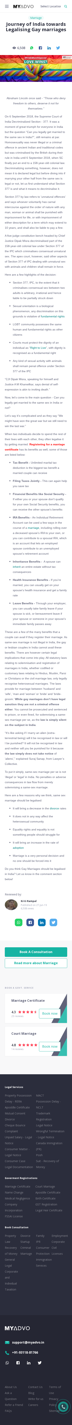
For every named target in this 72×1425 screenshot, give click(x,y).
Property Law (10, 1239)
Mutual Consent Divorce (15, 1116)
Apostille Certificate (17, 1107)
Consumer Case (15, 1161)
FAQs (8, 1411)
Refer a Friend (14, 1405)
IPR (38, 1242)
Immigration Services (43, 1262)
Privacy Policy (53, 1402)
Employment (59, 1236)
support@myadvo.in (28, 1342)
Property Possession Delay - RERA (18, 1098)
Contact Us (35, 1387)
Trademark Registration (44, 1116)
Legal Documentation (19, 1167)
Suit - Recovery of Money (47, 1164)
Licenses (57, 1253)
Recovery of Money (11, 1250)
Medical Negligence (17, 1198)
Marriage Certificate (17, 1186)
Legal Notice (44, 1125)
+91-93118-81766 (25, 1352)
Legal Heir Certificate (48, 1210)
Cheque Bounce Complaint (15, 1128)
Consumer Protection (43, 1250)
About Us (11, 1387)
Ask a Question (11, 1396)
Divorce (25, 1236)
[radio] (19, 1011)
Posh (39, 1155)
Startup (25, 1242)
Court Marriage (45, 1186)
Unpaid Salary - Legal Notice (18, 1140)
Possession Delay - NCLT (48, 1104)
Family (40, 1236)
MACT (40, 1095)
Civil (54, 1248)
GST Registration (46, 1204)
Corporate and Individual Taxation (11, 1280)
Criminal (25, 1248)
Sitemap (54, 1411)
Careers (33, 1405)
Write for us (35, 1399)
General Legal (10, 1262)
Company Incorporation (13, 1207)
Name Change (14, 1192)
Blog (31, 1393)
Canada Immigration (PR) (49, 1146)
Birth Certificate (45, 1198)
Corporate (58, 1242)
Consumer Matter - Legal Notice (17, 1152)
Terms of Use (55, 1390)
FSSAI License (14, 1216)
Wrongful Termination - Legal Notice (50, 1134)
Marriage (36, 18)
